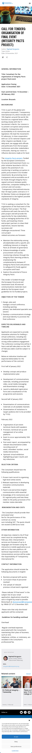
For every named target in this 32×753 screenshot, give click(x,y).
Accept (16, 737)
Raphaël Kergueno (13, 49)
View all (28, 673)
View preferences (16, 746)
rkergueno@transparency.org (11, 666)
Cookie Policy (15, 750)
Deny (16, 741)
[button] (29, 720)
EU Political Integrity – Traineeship (10, 691)
